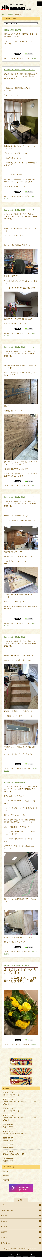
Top (32, 1254)
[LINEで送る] (29, 53)
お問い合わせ (5, 1243)
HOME (3, 14)
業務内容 (4, 1216)
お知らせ (34, 196)
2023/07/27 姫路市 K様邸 (8, 1125)
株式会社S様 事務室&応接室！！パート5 (19, 210)
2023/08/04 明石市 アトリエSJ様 (11, 1093)
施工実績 (6, 198)
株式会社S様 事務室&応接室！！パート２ (19, 637)
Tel (18, 1254)
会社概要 (4, 1237)
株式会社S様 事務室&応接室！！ (16, 782)
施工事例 (10, 14)
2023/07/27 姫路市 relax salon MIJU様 (15, 1132)
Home (11, 1254)
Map (25, 1254)
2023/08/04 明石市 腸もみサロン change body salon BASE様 (19, 1101)
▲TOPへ (21, 1200)
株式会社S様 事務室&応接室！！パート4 (19, 347)
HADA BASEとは (7, 1210)
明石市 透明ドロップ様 (12, 30)
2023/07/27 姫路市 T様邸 (8, 1139)
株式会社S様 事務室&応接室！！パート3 (19, 497)
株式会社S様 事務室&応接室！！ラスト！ (19, 70)
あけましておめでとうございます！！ (17, 965)
